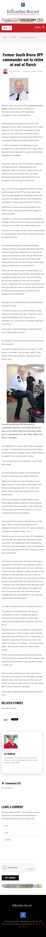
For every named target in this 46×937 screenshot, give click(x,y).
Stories (13, 37)
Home (5, 37)
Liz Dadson (16, 71)
